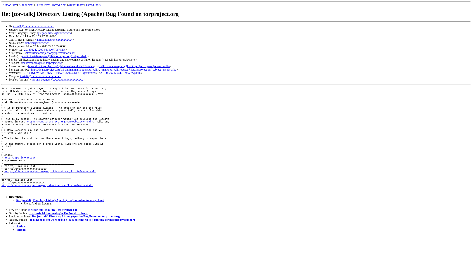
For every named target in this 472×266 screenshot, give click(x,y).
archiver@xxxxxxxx (37, 43)
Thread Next (58, 4)
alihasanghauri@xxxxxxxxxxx (54, 39)
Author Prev (9, 4)
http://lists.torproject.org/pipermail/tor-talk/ (50, 52)
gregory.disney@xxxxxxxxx (54, 33)
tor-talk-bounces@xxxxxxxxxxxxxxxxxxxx (57, 79)
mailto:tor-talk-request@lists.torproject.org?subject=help (54, 56)
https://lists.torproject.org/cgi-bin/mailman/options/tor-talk (64, 69)
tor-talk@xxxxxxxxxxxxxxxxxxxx (33, 26)
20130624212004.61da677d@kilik (44, 49)
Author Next (26, 4)
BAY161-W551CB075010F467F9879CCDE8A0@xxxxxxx (60, 72)
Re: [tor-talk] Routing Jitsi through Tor (52, 209)
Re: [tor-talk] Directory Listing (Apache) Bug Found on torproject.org (60, 200)
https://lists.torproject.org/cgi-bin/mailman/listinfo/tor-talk (61, 66)
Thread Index (93, 4)
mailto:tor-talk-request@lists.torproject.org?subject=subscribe (134, 66)
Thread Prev (42, 4)
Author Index (76, 4)
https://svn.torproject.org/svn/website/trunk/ (60, 121)
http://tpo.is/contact (19, 157)
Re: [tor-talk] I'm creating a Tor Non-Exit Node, (58, 213)
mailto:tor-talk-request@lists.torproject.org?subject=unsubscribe (139, 69)
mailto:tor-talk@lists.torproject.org (42, 62)
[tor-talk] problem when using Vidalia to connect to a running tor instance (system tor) (81, 219)
